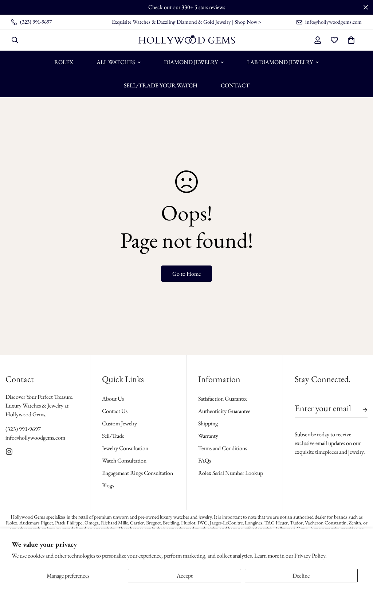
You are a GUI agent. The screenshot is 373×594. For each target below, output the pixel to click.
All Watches (116, 62)
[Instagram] (9, 451)
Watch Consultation (124, 460)
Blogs (108, 485)
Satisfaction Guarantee (222, 398)
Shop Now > (248, 21)
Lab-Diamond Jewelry (280, 62)
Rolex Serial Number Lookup (230, 473)
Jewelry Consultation (125, 448)
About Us (113, 398)
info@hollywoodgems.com (35, 437)
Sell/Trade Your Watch (160, 85)
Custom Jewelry (119, 423)
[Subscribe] (359, 409)
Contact (235, 85)
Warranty (208, 436)
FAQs (204, 460)
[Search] (14, 40)
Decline (301, 575)
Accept (185, 575)
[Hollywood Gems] (186, 40)
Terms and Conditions (222, 448)
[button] (351, 40)
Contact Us (114, 411)
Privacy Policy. (310, 555)
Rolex (63, 62)
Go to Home (186, 274)
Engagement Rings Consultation (137, 473)
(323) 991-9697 (23, 429)
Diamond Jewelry (191, 62)
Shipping (208, 423)
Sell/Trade (113, 436)
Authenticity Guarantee (224, 411)
